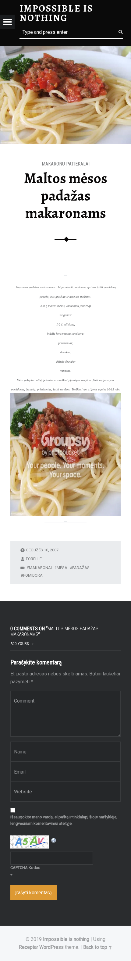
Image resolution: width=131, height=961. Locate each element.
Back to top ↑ (97, 947)
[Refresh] (54, 839)
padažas (81, 567)
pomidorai (33, 575)
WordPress (51, 947)
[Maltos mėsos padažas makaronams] (65, 50)
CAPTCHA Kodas (25, 867)
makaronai (40, 567)
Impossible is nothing (66, 939)
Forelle (34, 559)
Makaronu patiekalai (66, 164)
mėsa (62, 567)
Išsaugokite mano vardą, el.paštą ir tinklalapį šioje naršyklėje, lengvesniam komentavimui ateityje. (63, 820)
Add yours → (22, 643)
